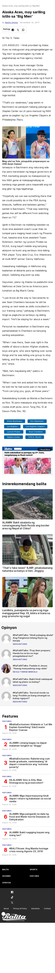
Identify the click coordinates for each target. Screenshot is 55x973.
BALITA (5, 869)
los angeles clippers (35, 426)
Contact (47, 908)
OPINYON (6, 883)
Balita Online (11, 22)
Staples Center (13, 437)
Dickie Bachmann (14, 421)
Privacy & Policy (20, 908)
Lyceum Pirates (13, 432)
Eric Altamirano (37, 421)
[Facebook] (13, 30)
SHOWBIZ (6, 876)
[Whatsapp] (23, 30)
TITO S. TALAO (34, 437)
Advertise (35, 908)
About (6, 908)
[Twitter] (18, 30)
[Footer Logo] (13, 916)
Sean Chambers (36, 432)
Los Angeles (12, 426)
